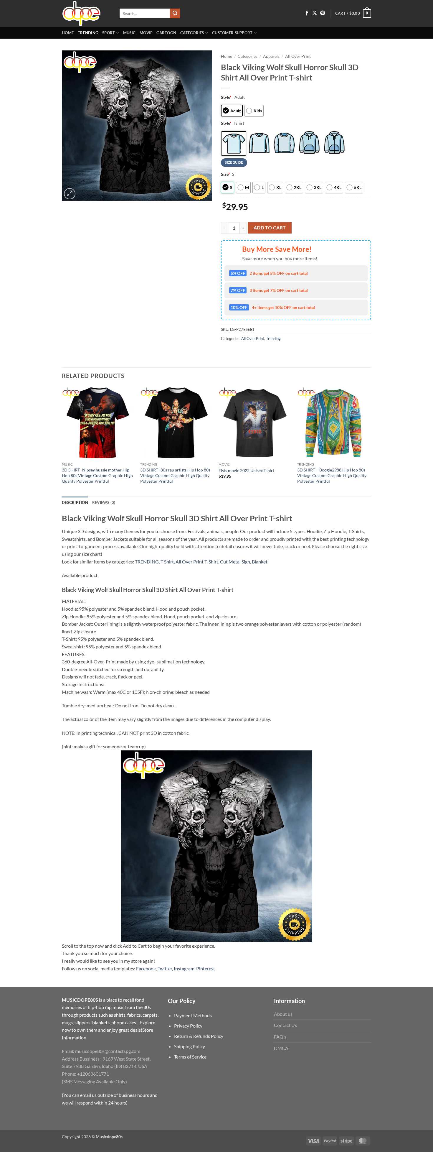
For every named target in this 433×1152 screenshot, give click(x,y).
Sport (108, 32)
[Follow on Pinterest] (322, 13)
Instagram (184, 968)
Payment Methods (193, 1015)
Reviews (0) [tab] (103, 502)
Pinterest (205, 968)
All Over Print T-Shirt (197, 561)
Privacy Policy (188, 1025)
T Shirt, (168, 561)
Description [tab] (75, 502)
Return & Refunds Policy (198, 1036)
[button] (353, 13)
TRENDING (147, 561)
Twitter (165, 968)
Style (226, 97)
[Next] (369, 441)
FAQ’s (280, 1036)
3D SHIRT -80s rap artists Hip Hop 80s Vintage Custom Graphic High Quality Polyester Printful (175, 475)
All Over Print (298, 56)
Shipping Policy (189, 1046)
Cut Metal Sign (235, 561)
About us (283, 1014)
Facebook (146, 968)
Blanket (259, 561)
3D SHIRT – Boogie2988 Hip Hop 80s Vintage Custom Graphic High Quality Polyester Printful (331, 475)
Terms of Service (190, 1056)
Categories (192, 32)
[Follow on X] (314, 13)
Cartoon (166, 32)
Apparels (271, 56)
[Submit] (175, 14)
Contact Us (285, 1025)
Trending (88, 32)
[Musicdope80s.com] (86, 13)
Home (68, 32)
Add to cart (270, 227)
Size (225, 174)
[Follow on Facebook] (307, 13)
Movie (146, 32)
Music (129, 32)
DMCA (281, 1048)
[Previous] (62, 441)
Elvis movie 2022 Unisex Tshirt (246, 470)
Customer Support (232, 32)
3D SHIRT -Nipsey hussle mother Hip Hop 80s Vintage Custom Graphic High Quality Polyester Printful (97, 475)
